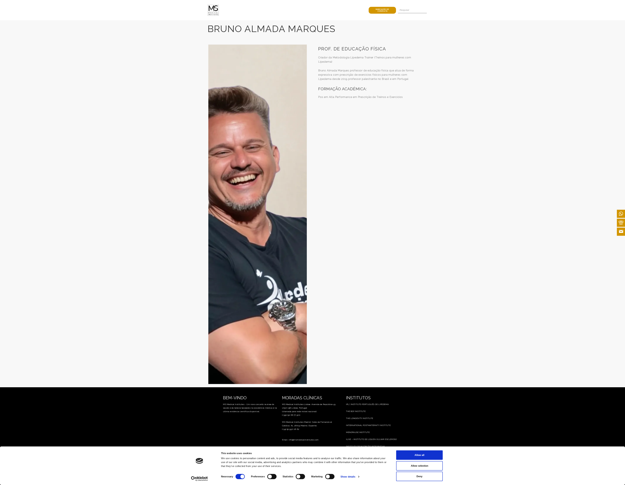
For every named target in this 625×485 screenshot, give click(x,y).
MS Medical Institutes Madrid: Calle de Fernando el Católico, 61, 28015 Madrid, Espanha (307, 424)
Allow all (419, 455)
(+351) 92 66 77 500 (291, 415)
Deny (419, 476)
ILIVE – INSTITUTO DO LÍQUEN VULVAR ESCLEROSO (371, 439)
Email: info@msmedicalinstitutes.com (300, 440)
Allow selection (419, 465)
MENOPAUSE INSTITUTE (358, 432)
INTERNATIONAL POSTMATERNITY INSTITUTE (368, 425)
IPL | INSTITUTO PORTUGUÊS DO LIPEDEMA (367, 404)
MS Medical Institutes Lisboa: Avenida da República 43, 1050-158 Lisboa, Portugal (309, 406)
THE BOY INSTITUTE (356, 411)
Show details (347, 476)
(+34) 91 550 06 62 (290, 429)
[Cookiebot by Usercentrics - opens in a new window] (199, 478)
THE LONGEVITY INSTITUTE (359, 418)
